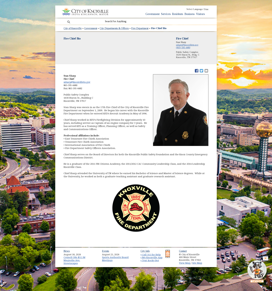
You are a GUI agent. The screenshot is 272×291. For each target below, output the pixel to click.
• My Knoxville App (151, 257)
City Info (145, 251)
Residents (177, 14)
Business (189, 14)
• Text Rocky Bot (150, 260)
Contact (183, 251)
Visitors (200, 14)
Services (166, 14)
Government (152, 14)
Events (105, 251)
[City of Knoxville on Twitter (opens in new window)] (208, 257)
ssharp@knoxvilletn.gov (187, 45)
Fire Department (139, 28)
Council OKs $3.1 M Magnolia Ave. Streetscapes (74, 260)
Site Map (197, 263)
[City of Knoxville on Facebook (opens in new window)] (208, 253)
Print (206, 9)
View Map (185, 263)
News (67, 251)
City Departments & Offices (114, 28)
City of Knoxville (73, 28)
